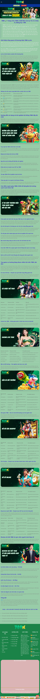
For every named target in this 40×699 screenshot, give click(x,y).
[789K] (20, 2)
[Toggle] (1, 613)
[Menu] (1, 2)
